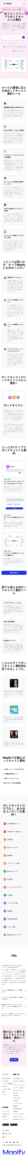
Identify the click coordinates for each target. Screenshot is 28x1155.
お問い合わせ (5, 1114)
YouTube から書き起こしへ (19, 1081)
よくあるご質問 (6, 1089)
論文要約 (15, 1095)
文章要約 (15, 1101)
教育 (3, 1091)
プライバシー (5, 1119)
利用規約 (4, 1116)
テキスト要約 (16, 1098)
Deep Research (6, 1078)
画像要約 (15, 1111)
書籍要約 (15, 1106)
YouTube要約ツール (18, 1078)
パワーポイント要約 (18, 1114)
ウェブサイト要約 (17, 1103)
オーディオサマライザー (19, 1085)
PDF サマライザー (17, 1090)
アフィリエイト (6, 1111)
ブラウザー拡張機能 (7, 1083)
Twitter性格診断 (17, 1108)
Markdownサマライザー (19, 1119)
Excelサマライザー (18, 1116)
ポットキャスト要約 (18, 1087)
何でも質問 (5, 1081)
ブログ (4, 1094)
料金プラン (5, 1086)
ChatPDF (15, 1093)
